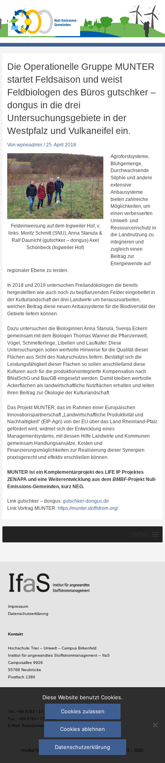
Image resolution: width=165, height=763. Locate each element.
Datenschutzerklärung (28, 613)
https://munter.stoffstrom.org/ (88, 508)
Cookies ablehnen (82, 729)
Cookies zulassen (83, 711)
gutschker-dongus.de (86, 501)
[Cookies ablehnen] (155, 725)
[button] (140, 534)
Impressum (18, 606)
